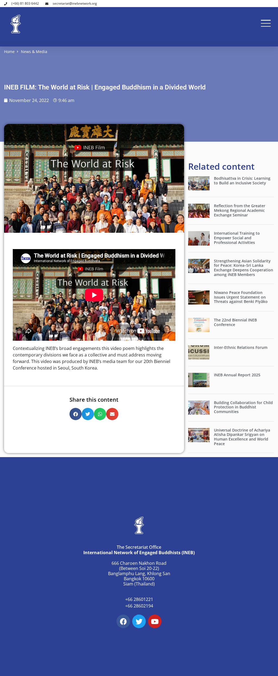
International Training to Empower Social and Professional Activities (237, 238)
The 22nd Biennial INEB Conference (235, 322)
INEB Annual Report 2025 (237, 374)
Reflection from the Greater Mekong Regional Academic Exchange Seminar (239, 210)
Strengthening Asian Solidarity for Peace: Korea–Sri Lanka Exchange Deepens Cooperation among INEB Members (243, 267)
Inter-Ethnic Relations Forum (240, 347)
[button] (76, 414)
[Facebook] (123, 621)
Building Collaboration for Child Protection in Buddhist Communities (243, 407)
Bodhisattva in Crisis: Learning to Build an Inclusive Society (242, 180)
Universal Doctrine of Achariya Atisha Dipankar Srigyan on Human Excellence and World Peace (242, 436)
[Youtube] (155, 621)
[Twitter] (139, 621)
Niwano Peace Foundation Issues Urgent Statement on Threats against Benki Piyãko (241, 297)
